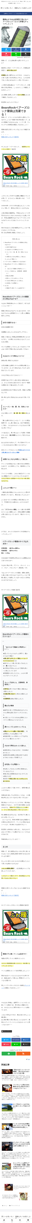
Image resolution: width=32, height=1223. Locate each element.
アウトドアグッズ (7, 1031)
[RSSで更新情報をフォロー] (23, 1053)
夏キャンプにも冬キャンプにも (14, 278)
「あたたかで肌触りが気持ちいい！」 (16, 268)
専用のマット (20, 807)
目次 (13, 239)
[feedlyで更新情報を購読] (9, 1053)
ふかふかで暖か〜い (11, 259)
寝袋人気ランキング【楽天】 (10, 137)
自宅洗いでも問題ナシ (12, 283)
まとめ (6, 285)
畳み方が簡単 (10, 275)
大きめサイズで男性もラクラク (14, 249)
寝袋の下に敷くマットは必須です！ (16, 288)
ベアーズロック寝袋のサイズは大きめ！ (15, 261)
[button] (28, 568)
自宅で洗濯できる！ (11, 247)
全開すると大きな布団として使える (16, 256)
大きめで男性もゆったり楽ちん (14, 280)
